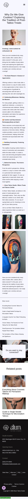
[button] (24, 4)
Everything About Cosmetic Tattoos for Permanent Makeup (13, 392)
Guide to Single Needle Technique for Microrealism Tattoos (13, 414)
